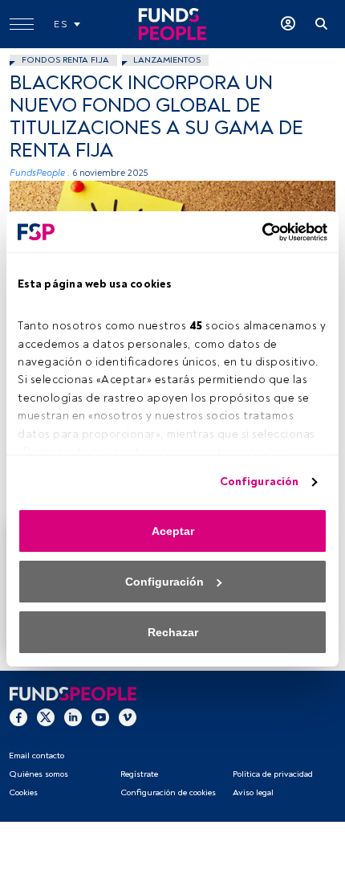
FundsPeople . (40, 173)
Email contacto (36, 755)
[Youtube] (100, 716)
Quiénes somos (38, 774)
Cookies (23, 792)
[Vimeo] (127, 716)
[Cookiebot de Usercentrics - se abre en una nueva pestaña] (257, 232)
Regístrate (139, 774)
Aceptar (173, 531)
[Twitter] (46, 716)
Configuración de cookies (168, 792)
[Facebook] (18, 716)
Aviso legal (253, 792)
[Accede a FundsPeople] (288, 24)
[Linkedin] (73, 716)
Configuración (259, 481)
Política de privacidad (273, 774)
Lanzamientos (167, 60)
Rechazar (173, 632)
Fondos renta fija (65, 60)
